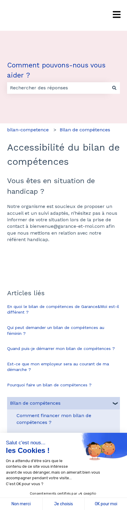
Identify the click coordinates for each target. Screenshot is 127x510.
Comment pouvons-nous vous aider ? (56, 70)
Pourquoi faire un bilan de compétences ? (49, 384)
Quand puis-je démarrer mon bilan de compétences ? (61, 348)
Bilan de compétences (85, 130)
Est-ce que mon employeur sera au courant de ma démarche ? (58, 366)
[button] (115, 404)
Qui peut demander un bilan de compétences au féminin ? (55, 330)
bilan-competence (28, 130)
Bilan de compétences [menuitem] (35, 403)
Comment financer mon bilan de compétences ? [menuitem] (54, 419)
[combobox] (58, 87)
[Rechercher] (114, 87)
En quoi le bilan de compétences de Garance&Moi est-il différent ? (63, 309)
